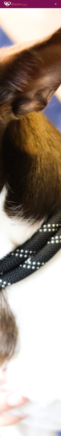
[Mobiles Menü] (55, 4)
